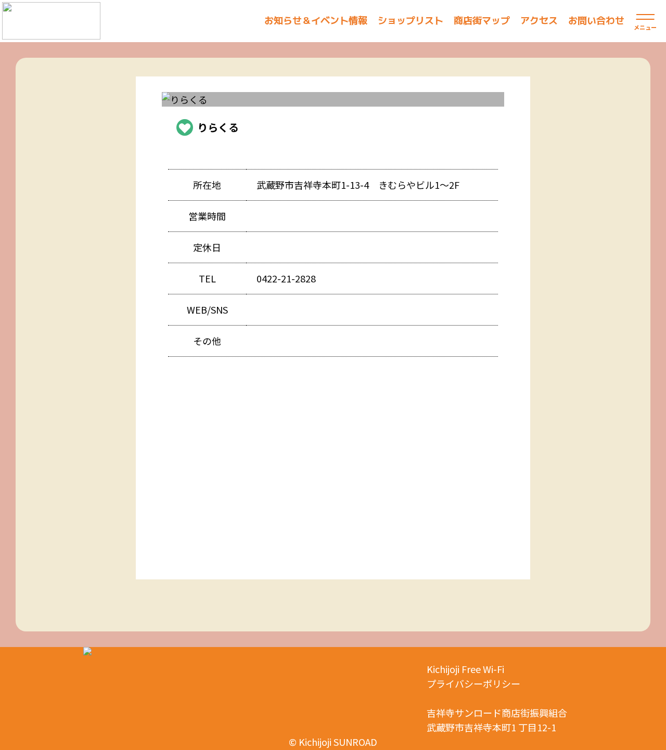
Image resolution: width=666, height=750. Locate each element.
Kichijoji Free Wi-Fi (465, 669)
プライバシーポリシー (473, 683)
